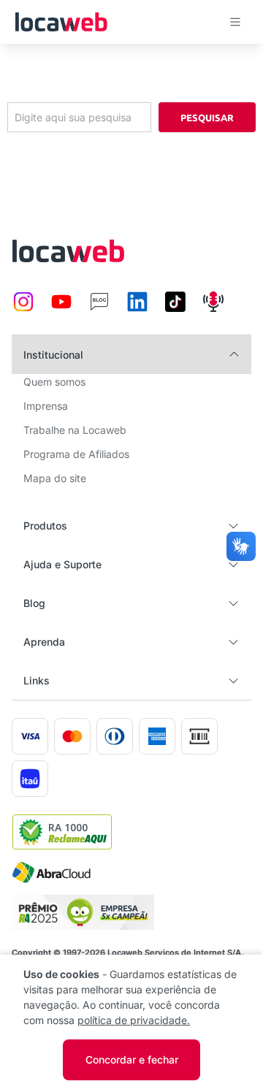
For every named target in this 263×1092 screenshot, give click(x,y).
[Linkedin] (137, 309)
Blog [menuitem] (34, 603)
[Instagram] (23, 309)
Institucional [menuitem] (53, 354)
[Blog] (99, 309)
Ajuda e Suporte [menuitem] (62, 564)
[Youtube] (61, 309)
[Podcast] (213, 309)
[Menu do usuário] (235, 22)
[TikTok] (175, 309)
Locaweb (61, 21)
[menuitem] (54, 386)
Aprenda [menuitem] (44, 641)
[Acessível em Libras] (241, 546)
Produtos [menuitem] (45, 525)
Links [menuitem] (36, 680)
